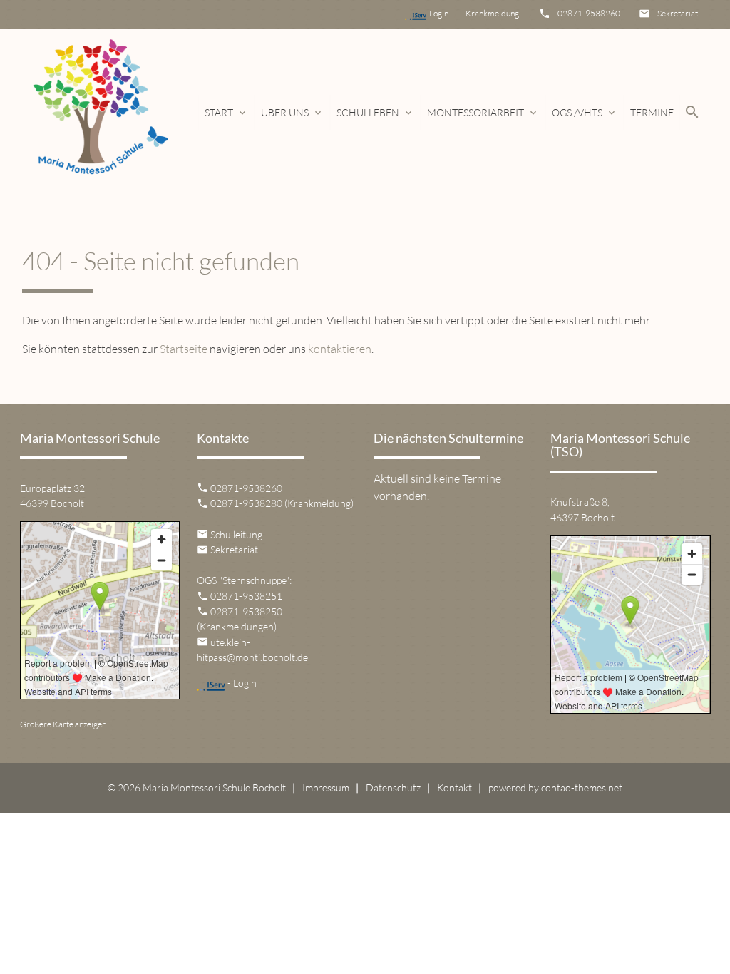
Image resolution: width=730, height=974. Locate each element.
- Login (241, 683)
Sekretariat (677, 13)
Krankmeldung (491, 13)
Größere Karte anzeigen (63, 724)
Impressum (325, 787)
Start (226, 112)
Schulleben (375, 112)
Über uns (292, 112)
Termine (652, 112)
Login (446, 13)
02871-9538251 (246, 596)
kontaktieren (339, 349)
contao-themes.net (581, 787)
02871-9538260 (588, 13)
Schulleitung (236, 534)
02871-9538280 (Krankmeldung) (282, 503)
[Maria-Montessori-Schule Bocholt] (99, 113)
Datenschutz (393, 787)
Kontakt (454, 787)
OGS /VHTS (584, 112)
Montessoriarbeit (483, 112)
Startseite (183, 349)
